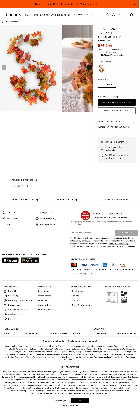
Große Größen (44, 305)
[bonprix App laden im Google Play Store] (30, 260)
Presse (74, 300)
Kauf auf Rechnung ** (70, 199)
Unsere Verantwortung (82, 305)
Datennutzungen (80, 346)
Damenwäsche (44, 295)
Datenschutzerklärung (126, 246)
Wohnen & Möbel (45, 309)
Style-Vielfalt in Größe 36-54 (114, 199)
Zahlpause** (102, 269)
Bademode (42, 300)
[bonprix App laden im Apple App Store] (10, 260)
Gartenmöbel (100, 333)
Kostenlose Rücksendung (27, 199)
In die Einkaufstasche (115, 102)
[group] (31, 68)
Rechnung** (77, 269)
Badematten (32, 333)
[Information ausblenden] (134, 4)
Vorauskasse (127, 269)
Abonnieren (126, 232)
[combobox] (90, 14)
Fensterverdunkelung (127, 333)
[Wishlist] (125, 14)
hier (124, 354)
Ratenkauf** (89, 269)
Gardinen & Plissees (58, 333)
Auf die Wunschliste (115, 110)
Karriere (75, 295)
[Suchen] (107, 14)
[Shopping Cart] (131, 14)
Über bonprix (77, 291)
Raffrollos (76, 333)
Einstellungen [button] (60, 400)
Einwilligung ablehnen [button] (70, 405)
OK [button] (79, 400)
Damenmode (43, 291)
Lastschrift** (114, 269)
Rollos (7, 333)
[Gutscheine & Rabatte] (119, 14)
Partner (21, 346)
